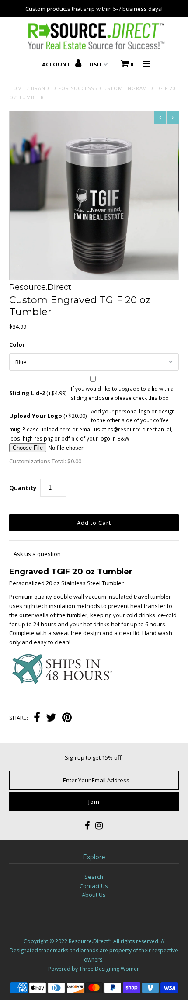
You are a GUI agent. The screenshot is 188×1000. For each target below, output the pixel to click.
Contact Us (94, 886)
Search (93, 877)
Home (17, 88)
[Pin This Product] (67, 718)
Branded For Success (62, 88)
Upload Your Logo (48, 416)
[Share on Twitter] (51, 718)
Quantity (22, 488)
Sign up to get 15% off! (94, 757)
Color (17, 344)
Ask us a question (37, 554)
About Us (94, 895)
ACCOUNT (57, 64)
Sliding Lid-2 (37, 393)
